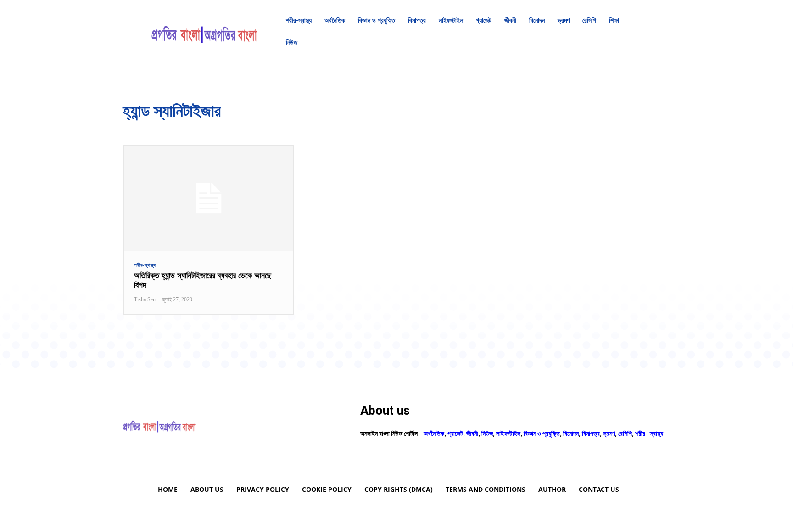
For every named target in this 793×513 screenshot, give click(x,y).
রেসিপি (625, 433)
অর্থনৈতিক (434, 433)
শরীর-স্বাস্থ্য (145, 265)
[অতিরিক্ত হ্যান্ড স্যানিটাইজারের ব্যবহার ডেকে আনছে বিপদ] (208, 198)
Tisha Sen (145, 299)
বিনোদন (571, 433)
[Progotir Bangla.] (204, 31)
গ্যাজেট (455, 433)
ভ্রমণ (609, 433)
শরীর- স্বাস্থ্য (649, 433)
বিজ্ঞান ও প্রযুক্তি (542, 433)
